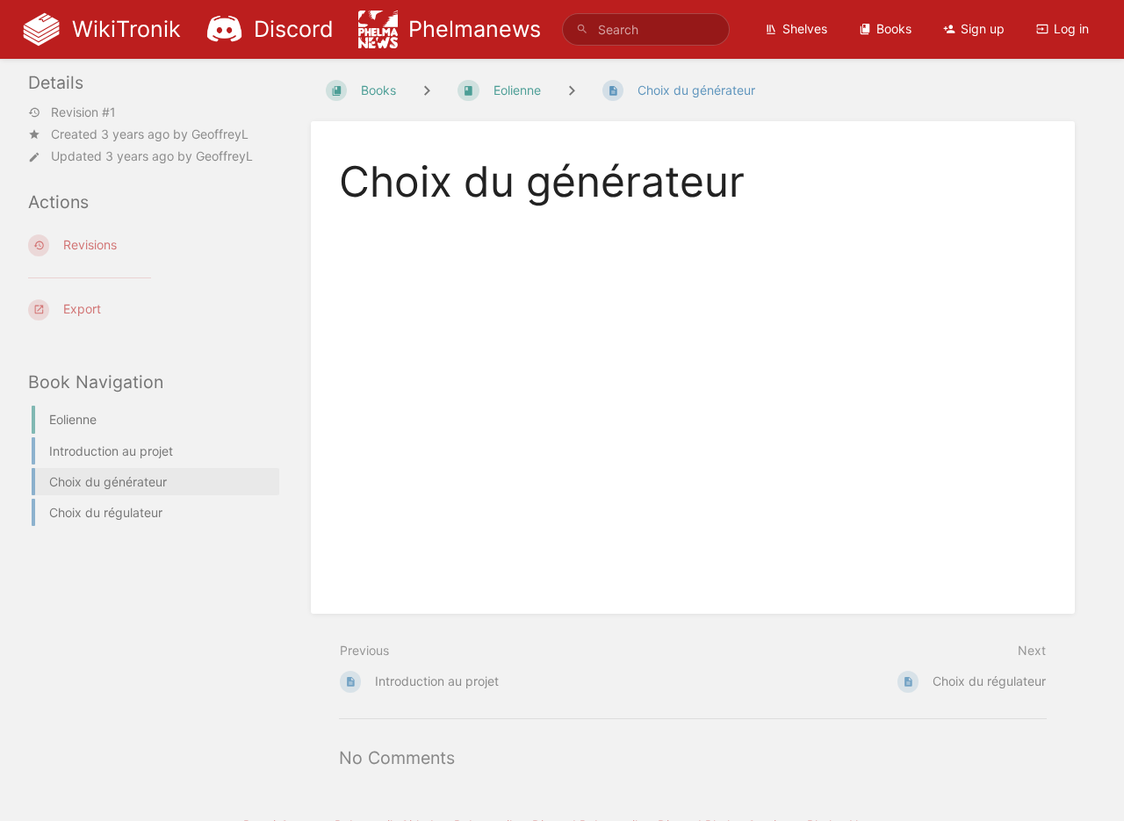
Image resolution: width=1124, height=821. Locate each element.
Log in (1071, 28)
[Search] (582, 29)
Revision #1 (83, 112)
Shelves (804, 28)
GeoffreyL (220, 133)
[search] (646, 29)
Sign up (983, 28)
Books (893, 28)
